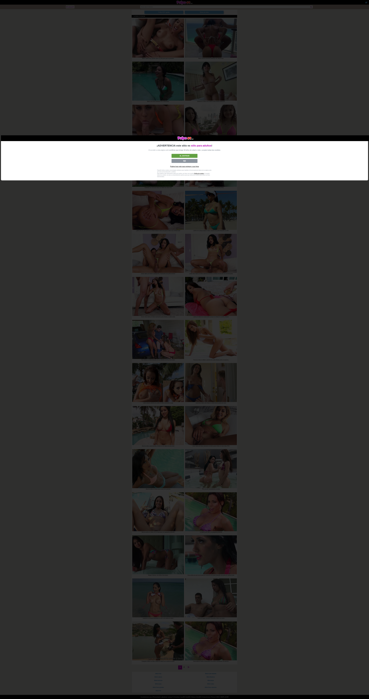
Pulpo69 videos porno (185, 138)
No (184, 161)
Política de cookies (199, 173)
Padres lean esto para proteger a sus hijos (184, 166)
